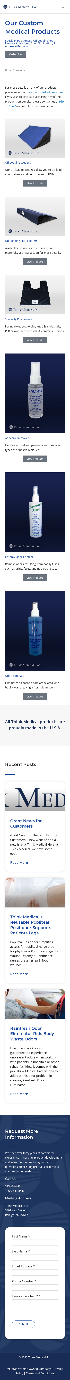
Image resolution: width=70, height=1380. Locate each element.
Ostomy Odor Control (19, 557)
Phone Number (24, 1281)
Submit (23, 1324)
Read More (19, 862)
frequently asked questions (45, 92)
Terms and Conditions (40, 1373)
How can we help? (26, 1296)
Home (8, 70)
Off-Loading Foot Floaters (21, 241)
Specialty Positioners (18, 319)
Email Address (23, 1266)
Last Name (21, 1251)
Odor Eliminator (15, 676)
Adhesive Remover (17, 438)
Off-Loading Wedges (18, 162)
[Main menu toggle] (63, 6)
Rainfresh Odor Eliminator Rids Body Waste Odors (32, 1033)
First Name (21, 1236)
